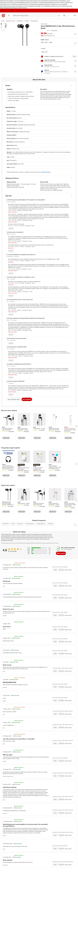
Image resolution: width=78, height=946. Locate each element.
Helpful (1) (19, 330)
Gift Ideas (44, 4)
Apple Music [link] (50, 523)
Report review (68, 569)
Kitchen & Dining (58, 1)
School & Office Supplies (62, 2)
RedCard (11, 8)
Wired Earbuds (34, 20)
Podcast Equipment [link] (30, 523)
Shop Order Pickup (58, 6)
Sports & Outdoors (40, 2)
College (21, 1)
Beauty (25, 2)
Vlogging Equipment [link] (41, 523)
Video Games (17, 4)
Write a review (61, 553)
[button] (45, 30)
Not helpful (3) (28, 246)
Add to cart (45, 52)
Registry (6, 8)
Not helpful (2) (26, 291)
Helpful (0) (19, 210)
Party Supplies (38, 4)
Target (2, 20)
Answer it (11, 228)
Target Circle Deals (42, 6)
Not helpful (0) (25, 210)
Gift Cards (50, 4)
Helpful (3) (22, 225)
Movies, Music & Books (27, 4)
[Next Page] (75, 43)
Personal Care (31, 2)
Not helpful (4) (28, 260)
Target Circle (17, 8)
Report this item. (46, 172)
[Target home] (3, 15)
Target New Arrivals (5, 1)
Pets (46, 2)
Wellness (53, 2)
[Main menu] (8, 15)
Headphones (20, 20)
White (50, 42)
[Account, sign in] (67, 15)
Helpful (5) (19, 241)
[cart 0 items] (74, 15)
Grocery (6, 2)
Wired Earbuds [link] (6, 523)
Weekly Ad (50, 6)
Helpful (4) (22, 246)
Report (30, 210)
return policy (47, 190)
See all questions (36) (13, 399)
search (59, 15)
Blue (46, 42)
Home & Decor (50, 1)
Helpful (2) (18, 269)
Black (42, 42)
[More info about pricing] (75, 34)
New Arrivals (16, 6)
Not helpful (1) (25, 220)
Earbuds (27, 20)
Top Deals (34, 6)
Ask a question (27, 399)
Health (49, 2)
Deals (5, 6)
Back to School (15, 1)
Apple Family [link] (20, 523)
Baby (21, 2)
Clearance (10, 6)
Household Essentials (14, 2)
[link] (45, 30)
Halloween (26, 1)
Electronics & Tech (9, 4)
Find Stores (24, 8)
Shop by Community (58, 4)
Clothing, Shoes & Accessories (37, 1)
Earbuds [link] (13, 523)
